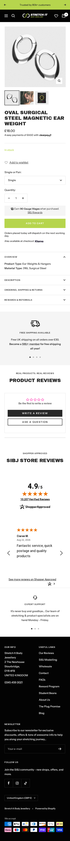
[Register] (59, 749)
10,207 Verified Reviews (35, 499)
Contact (44, 673)
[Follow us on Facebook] (8, 783)
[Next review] (61, 554)
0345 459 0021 (13, 682)
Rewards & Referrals (18, 300)
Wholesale (45, 666)
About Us (44, 699)
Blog (41, 713)
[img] (35, 493)
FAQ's (42, 679)
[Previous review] (8, 554)
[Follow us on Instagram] (17, 783)
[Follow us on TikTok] (25, 783)
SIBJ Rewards (35, 212)
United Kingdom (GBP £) (19, 798)
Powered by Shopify (45, 808)
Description (12, 280)
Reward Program (49, 686)
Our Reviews (46, 653)
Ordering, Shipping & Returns (23, 290)
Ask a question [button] (35, 421)
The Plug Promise (49, 706)
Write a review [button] (35, 413)
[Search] (13, 15)
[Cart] (64, 15)
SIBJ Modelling (48, 659)
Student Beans (48, 693)
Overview (10, 257)
